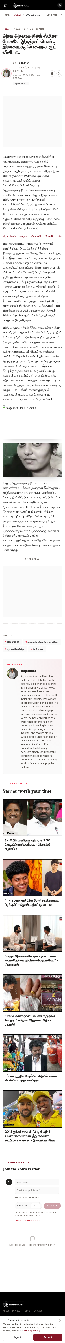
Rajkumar (23, 62)
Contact (38, 1310)
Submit (52, 1205)
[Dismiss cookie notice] (60, 1320)
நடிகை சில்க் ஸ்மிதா (15, 649)
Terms (26, 1310)
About (6, 1310)
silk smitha (12, 642)
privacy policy (32, 1330)
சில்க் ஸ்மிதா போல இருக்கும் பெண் (41, 642)
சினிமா (17, 15)
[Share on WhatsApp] (52, 73)
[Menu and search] (5, 5)
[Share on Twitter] (59, 73)
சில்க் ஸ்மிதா (37, 649)
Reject (17, 1337)
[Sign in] (59, 5)
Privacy (16, 1310)
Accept (48, 1337)
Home (6, 15)
